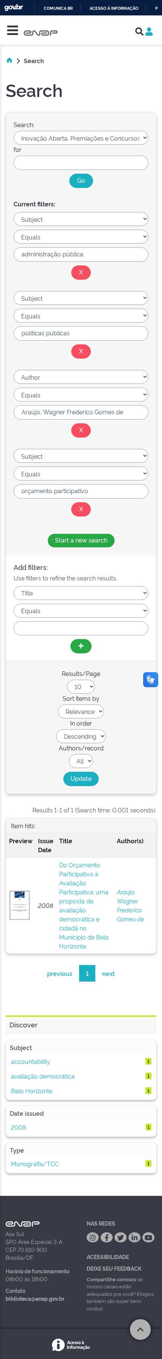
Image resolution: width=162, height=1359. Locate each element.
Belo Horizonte (31, 1090)
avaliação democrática (43, 1076)
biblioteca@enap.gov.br (35, 1298)
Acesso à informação (114, 8)
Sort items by (81, 698)
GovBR (13, 7)
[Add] (81, 646)
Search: (24, 124)
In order (81, 723)
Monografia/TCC (35, 1163)
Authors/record (81, 748)
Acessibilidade (108, 1256)
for (17, 149)
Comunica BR (58, 8)
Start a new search (81, 540)
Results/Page (81, 673)
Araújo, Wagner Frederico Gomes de (130, 905)
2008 (18, 1127)
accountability (30, 1061)
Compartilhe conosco (111, 1279)
